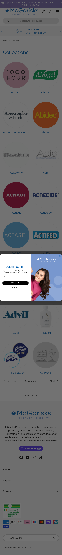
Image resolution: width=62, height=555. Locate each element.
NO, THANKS (15, 287)
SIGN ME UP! (15, 283)
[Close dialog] (60, 256)
